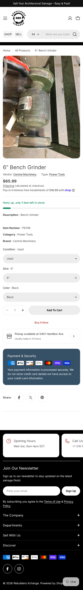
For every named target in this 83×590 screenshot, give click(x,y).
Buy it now (41, 322)
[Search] (74, 34)
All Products (22, 50)
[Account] (70, 18)
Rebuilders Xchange (26, 583)
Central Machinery (24, 174)
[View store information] (74, 336)
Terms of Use (52, 501)
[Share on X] (30, 397)
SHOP (8, 34)
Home (6, 50)
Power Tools (57, 174)
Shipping (8, 185)
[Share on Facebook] (19, 397)
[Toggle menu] (5, 18)
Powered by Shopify (53, 583)
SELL (18, 34)
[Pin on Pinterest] (42, 397)
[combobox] (53, 34)
